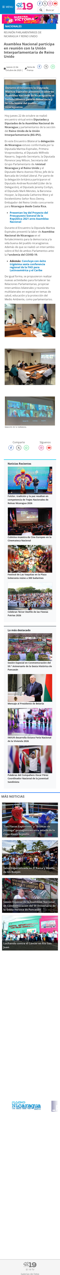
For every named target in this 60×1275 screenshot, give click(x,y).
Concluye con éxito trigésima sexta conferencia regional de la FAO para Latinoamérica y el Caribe (28, 265)
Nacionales (13, 26)
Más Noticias (12, 796)
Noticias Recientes (19, 463)
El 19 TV (30, 1269)
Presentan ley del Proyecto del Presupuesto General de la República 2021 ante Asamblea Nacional (29, 217)
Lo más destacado (19, 630)
